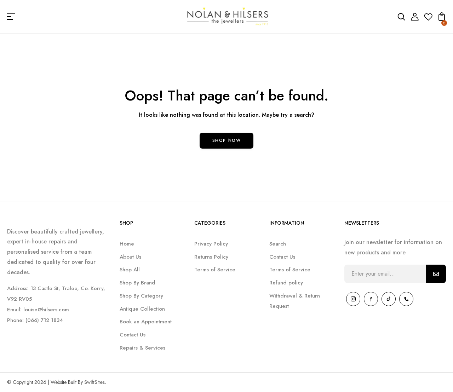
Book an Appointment (146, 321)
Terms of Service (214, 269)
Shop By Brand (137, 283)
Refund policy (286, 283)
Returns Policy (211, 257)
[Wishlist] (428, 19)
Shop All (130, 269)
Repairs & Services (142, 348)
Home (127, 244)
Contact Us (132, 335)
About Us (130, 257)
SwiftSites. (95, 382)
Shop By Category (141, 296)
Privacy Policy (211, 244)
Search (277, 244)
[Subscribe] (436, 274)
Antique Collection (142, 309)
